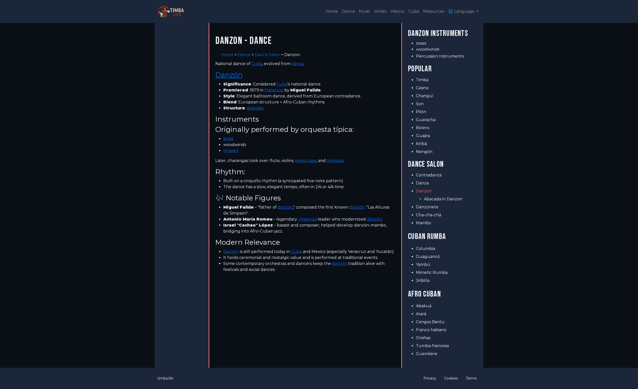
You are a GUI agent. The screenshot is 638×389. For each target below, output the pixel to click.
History (397, 11)
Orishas (423, 337)
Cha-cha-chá (428, 215)
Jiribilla (422, 280)
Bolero (422, 127)
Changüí (424, 95)
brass (228, 138)
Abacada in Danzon (443, 199)
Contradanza (429, 175)
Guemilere (426, 353)
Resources (433, 11)
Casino (422, 87)
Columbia (425, 248)
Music (364, 11)
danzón (285, 207)
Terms (471, 378)
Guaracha (425, 119)
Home (332, 11)
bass (312, 160)
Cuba (413, 11)
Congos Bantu (430, 321)
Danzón (229, 75)
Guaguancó (428, 256)
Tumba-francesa (432, 345)
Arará (421, 313)
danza (298, 63)
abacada (255, 108)
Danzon (424, 191)
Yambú (423, 264)
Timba (422, 80)
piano (300, 160)
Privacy (429, 378)
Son (420, 103)
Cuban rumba (427, 236)
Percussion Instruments (440, 56)
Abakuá (423, 306)
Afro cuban (424, 294)
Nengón (424, 151)
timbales (335, 160)
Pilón (421, 111)
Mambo (423, 223)
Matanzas (273, 90)
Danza (422, 183)
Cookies (451, 378)
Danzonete (427, 207)
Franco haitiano (431, 329)
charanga (307, 219)
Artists (380, 11)
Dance (348, 11)
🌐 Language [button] (462, 11)
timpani (230, 150)
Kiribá (421, 143)
